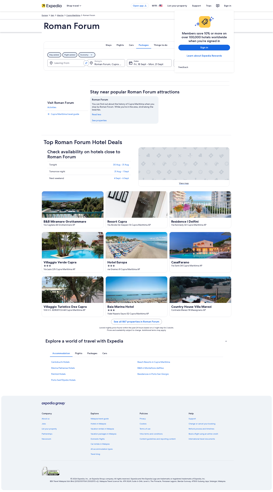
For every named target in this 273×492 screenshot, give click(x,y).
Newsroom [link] (46, 439)
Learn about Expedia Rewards (204, 55)
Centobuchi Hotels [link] (60, 362)
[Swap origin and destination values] (86, 63)
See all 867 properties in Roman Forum (136, 321)
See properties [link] (99, 120)
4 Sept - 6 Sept (121, 178)
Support (196, 5)
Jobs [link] (44, 423)
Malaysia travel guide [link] (100, 418)
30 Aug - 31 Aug (121, 164)
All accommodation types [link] (102, 449)
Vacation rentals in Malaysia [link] (102, 429)
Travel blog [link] (95, 454)
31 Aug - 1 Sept (121, 171)
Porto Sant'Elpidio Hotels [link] (63, 380)
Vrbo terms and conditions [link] (151, 434)
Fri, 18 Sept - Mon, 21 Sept (148, 64)
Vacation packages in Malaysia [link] (103, 434)
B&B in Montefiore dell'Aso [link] (150, 368)
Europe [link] (45, 15)
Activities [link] (51, 107)
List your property (177, 5)
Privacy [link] (143, 418)
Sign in (227, 5)
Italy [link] (52, 15)
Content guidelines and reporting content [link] (158, 439)
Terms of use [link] (145, 429)
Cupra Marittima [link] (73, 15)
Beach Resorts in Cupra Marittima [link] (153, 362)
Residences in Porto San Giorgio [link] (153, 374)
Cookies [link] (143, 423)
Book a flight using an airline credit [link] (203, 434)
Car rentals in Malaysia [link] (100, 444)
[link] (204, 67)
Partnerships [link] (47, 434)
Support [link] (192, 418)
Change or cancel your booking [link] (202, 423)
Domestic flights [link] (98, 439)
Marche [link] (60, 15)
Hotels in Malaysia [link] (98, 423)
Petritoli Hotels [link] (58, 374)
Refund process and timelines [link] (201, 429)
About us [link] (45, 418)
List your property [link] (49, 429)
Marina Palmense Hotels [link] (63, 368)
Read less (96, 114)
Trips (208, 5)
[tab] (108, 45)
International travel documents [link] (202, 439)
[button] (136, 341)
